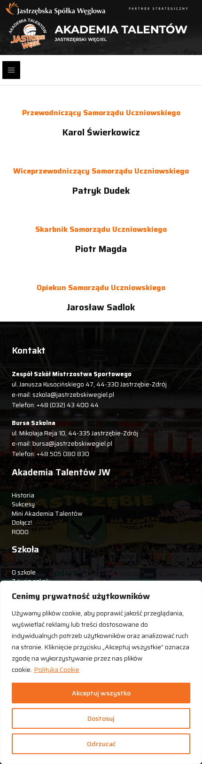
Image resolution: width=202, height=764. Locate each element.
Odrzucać (101, 744)
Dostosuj (101, 718)
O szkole (24, 572)
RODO (20, 532)
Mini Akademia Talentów (47, 514)
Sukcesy (23, 504)
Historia (23, 495)
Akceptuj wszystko (101, 693)
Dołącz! (22, 523)
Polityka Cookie (56, 669)
